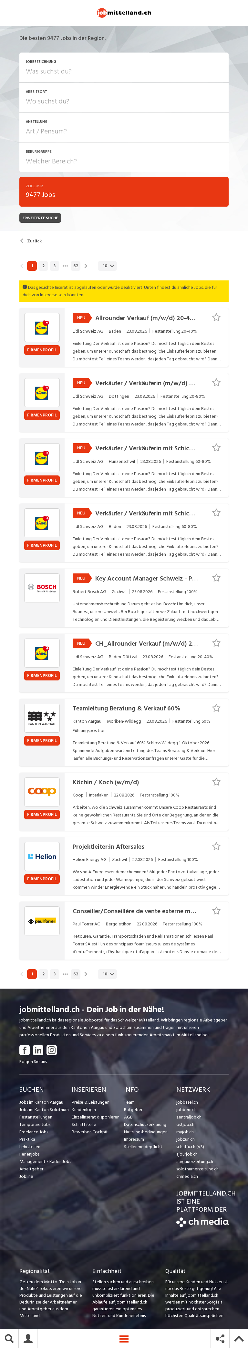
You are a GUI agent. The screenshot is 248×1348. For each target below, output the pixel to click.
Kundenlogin (84, 1109)
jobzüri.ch (185, 1139)
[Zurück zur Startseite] (202, 1225)
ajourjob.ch (187, 1154)
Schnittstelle (84, 1124)
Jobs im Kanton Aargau (41, 1102)
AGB (128, 1117)
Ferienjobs (29, 1154)
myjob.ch (185, 1132)
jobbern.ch (186, 1109)
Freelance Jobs (33, 1132)
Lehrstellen (29, 1146)
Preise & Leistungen (90, 1102)
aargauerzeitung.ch (194, 1161)
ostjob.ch (185, 1124)
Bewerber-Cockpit (90, 1132)
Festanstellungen (35, 1117)
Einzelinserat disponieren (95, 1117)
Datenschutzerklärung (145, 1124)
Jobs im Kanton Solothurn (44, 1109)
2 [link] (43, 265)
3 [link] (55, 265)
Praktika (27, 1139)
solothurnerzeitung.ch (197, 1169)
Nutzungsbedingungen (146, 1132)
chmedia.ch (187, 1176)
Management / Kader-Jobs (45, 1161)
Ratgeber (133, 1109)
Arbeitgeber (31, 1169)
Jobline (26, 1176)
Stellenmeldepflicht (143, 1146)
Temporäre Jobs (34, 1124)
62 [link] (75, 265)
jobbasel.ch (187, 1102)
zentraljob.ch (189, 1117)
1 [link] (32, 265)
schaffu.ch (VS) (190, 1146)
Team (129, 1102)
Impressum (134, 1139)
